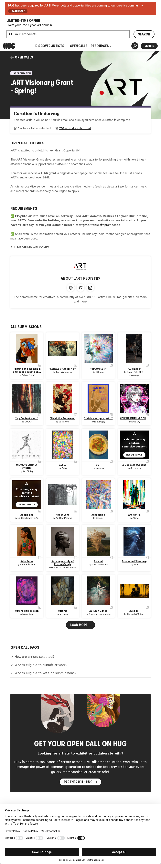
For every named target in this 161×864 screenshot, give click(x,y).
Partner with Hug (78, 782)
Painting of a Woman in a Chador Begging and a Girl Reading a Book (27, 370)
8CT (98, 464)
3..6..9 (62, 464)
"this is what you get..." (98, 418)
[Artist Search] (134, 45)
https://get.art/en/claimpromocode (96, 225)
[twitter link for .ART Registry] (80, 288)
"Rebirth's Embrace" (62, 418)
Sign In (149, 45)
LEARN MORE (18, 11)
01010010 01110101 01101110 (26, 466)
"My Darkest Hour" (27, 418)
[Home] (9, 46)
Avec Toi (134, 610)
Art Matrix (134, 514)
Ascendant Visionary (134, 561)
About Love (63, 514)
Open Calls (78, 46)
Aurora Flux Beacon (27, 610)
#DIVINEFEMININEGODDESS (134, 418)
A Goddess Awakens (134, 464)
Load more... (80, 625)
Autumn (63, 610)
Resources (100, 46)
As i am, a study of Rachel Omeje (62, 563)
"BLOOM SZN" (98, 368)
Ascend (98, 561)
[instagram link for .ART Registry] (90, 288)
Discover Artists (49, 46)
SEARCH (144, 34)
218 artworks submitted (75, 128)
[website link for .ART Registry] (71, 288)
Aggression (98, 514)
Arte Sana (27, 561)
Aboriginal (26, 514)
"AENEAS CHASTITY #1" (62, 368)
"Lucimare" (134, 368)
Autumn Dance (98, 610)
